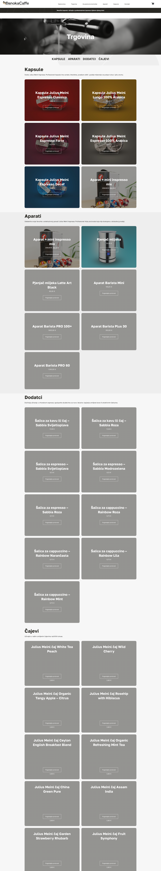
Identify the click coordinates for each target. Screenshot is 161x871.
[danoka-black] (16, 2)
